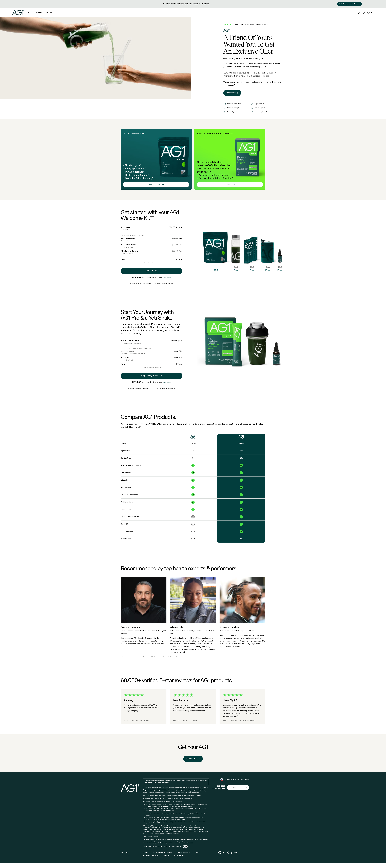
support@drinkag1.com (186, 842)
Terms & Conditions (183, 852)
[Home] (18, 12)
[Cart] (359, 13)
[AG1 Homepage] (130, 788)
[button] (193, 4)
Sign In (166, 855)
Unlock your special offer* (348, 4)
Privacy (145, 852)
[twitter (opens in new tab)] (227, 852)
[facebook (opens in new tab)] (223, 852)
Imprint (197, 852)
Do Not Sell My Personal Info (162, 852)
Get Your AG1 (152, 271)
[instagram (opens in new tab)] (219, 852)
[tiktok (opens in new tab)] (231, 852)
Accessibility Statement (151, 855)
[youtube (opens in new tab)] (236, 852)
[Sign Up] (246, 787)
